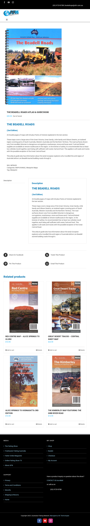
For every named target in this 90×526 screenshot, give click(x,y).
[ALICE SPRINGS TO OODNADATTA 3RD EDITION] (24, 381)
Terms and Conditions (13, 485)
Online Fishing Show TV (13, 460)
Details (40, 350)
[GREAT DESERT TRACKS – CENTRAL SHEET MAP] (66, 307)
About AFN (9, 465)
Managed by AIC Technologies (59, 516)
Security (8, 490)
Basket (50, 451)
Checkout (51, 456)
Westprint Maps (32, 168)
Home (7, 500)
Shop (50, 446)
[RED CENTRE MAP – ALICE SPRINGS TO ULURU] (24, 307)
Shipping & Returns (12, 495)
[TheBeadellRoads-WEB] (45, 67)
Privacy (7, 480)
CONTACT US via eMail (55, 480)
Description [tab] (8, 180)
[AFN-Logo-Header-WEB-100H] (11, 11)
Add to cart (10, 350)
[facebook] (4, 2)
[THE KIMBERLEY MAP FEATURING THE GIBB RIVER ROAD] (66, 381)
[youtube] (9, 2)
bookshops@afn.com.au (74, 5)
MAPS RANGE (20, 168)
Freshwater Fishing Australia (15, 451)
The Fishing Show (11, 446)
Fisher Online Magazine (13, 456)
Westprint (13, 170)
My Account (52, 460)
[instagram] (13, 2)
